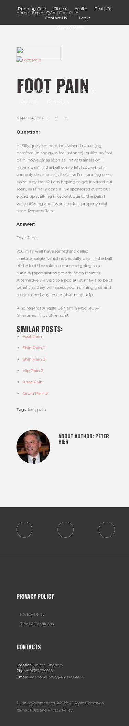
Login (84, 17)
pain (41, 409)
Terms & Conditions (37, 624)
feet (31, 409)
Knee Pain (33, 381)
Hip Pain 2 (33, 370)
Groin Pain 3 (35, 393)
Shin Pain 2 (34, 347)
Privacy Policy (32, 614)
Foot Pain (32, 336)
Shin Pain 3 (34, 359)
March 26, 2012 (30, 118)
